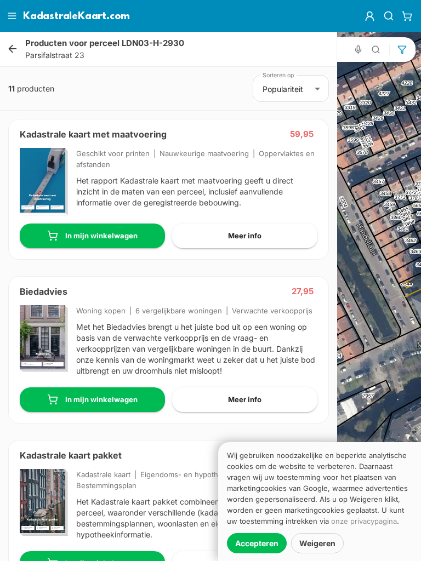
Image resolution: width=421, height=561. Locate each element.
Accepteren (256, 543)
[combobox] (291, 88)
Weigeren (317, 543)
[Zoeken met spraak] (358, 49)
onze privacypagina (364, 521)
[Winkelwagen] (407, 16)
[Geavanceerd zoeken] (376, 49)
